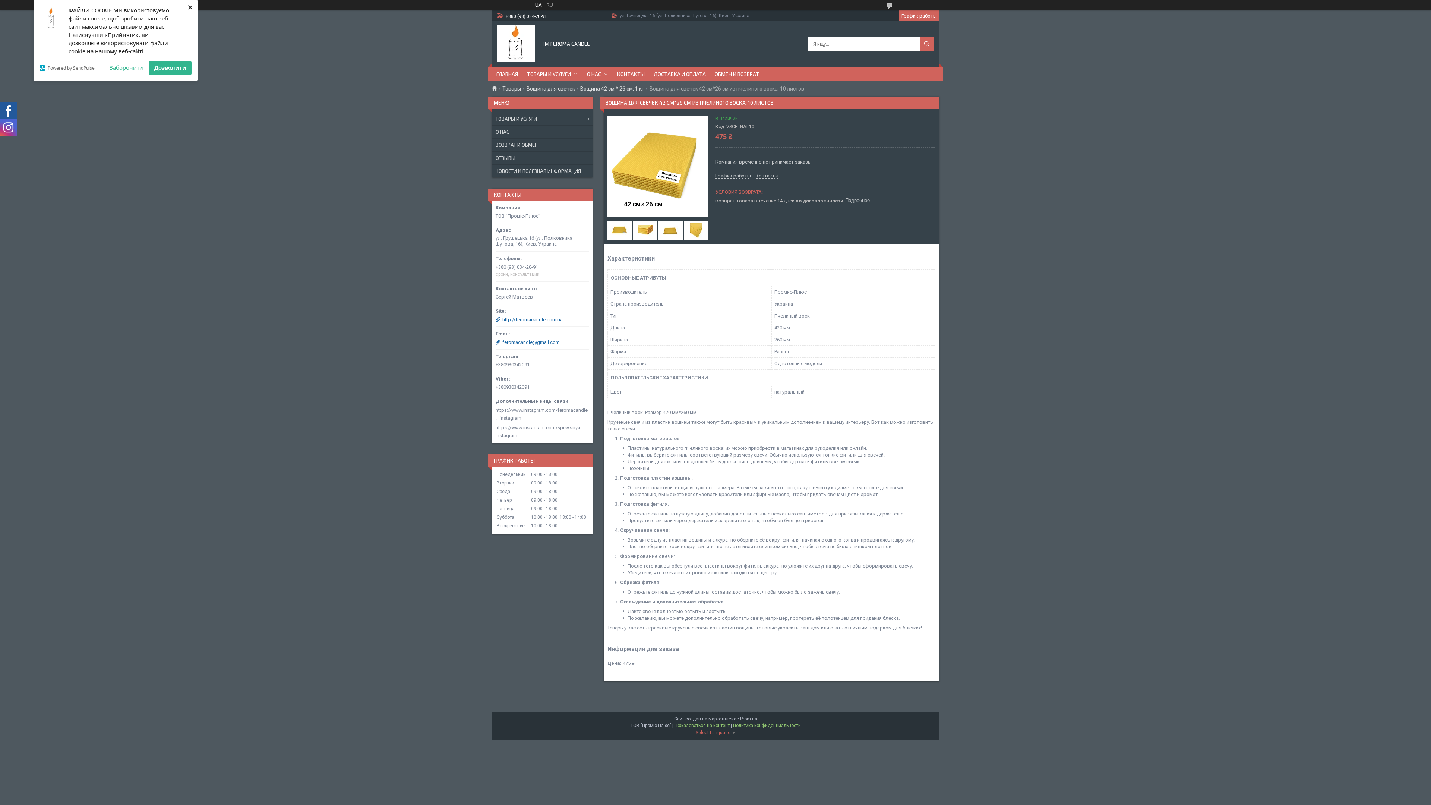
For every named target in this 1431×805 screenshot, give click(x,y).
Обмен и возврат (737, 74)
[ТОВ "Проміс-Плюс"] (516, 43)
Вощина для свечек (551, 89)
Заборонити (126, 67)
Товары (511, 89)
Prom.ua (748, 719)
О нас (594, 74)
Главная (507, 74)
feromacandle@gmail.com (531, 342)
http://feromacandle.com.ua (532, 319)
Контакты (631, 74)
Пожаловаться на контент (702, 725)
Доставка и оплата (680, 74)
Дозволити (170, 67)
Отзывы (505, 158)
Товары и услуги (549, 74)
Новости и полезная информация (538, 171)
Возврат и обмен (517, 145)
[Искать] (927, 44)
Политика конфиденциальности (767, 725)
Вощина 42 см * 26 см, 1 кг (612, 89)
